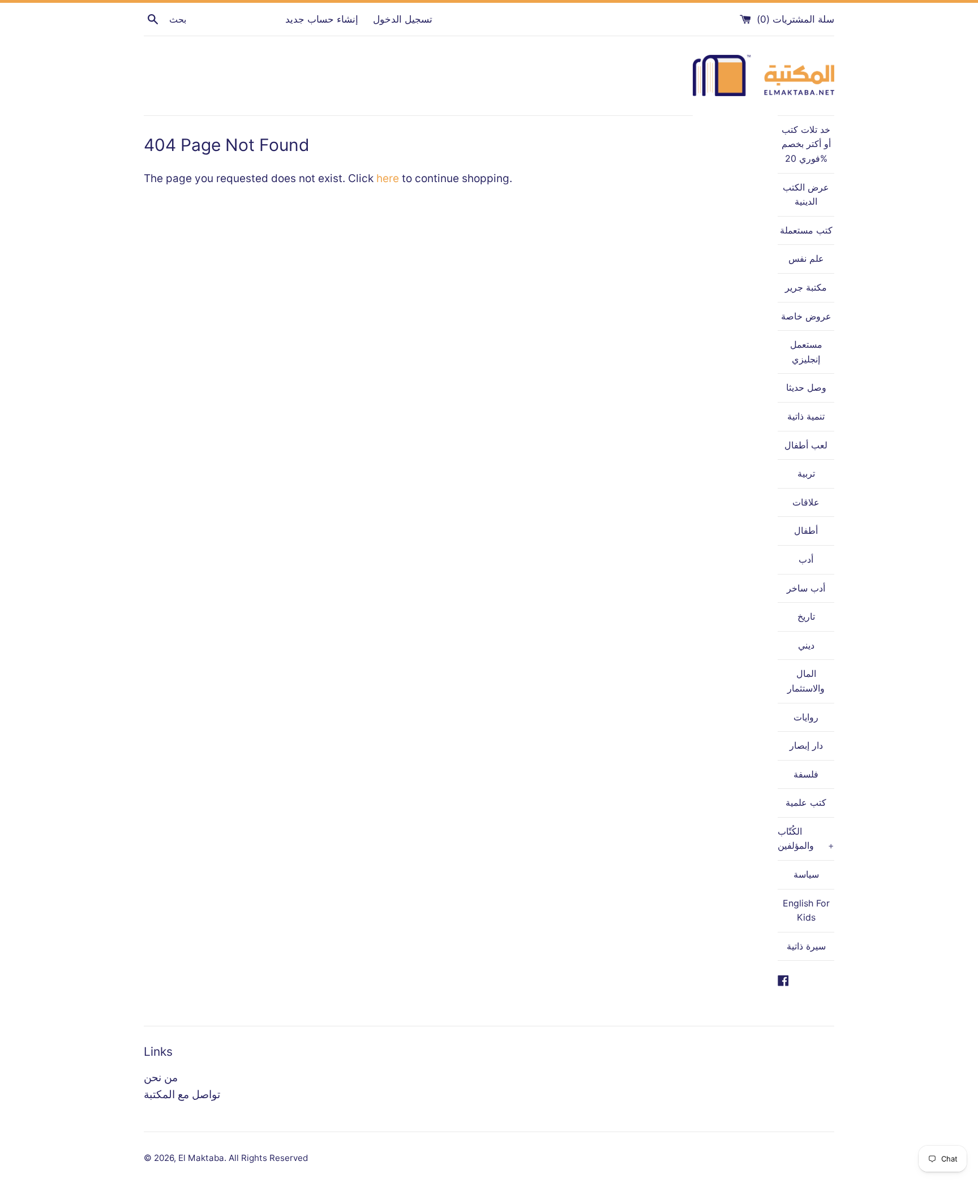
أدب (806, 559)
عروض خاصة (806, 316)
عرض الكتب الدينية (806, 195)
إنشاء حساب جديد (321, 19)
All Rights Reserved (268, 1157)
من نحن (161, 1077)
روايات (805, 717)
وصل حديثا (806, 387)
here (387, 178)
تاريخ (806, 616)
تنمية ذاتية (806, 416)
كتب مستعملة (806, 230)
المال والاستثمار (806, 681)
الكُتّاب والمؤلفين (806, 839)
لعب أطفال (805, 445)
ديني (806, 645)
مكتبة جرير (806, 287)
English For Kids (806, 910)
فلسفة (805, 774)
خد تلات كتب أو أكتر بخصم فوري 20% (806, 144)
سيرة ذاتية (806, 946)
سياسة (806, 874)
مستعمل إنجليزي (806, 352)
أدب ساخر (806, 588)
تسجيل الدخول (402, 19)
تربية (806, 473)
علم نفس (806, 258)
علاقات (806, 502)
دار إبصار (806, 745)
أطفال (806, 530)
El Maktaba (201, 1157)
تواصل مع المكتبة (182, 1094)
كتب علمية (806, 802)
